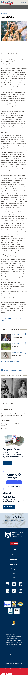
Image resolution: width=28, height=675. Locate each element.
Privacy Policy (14, 651)
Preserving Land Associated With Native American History (13, 424)
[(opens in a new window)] (7, 584)
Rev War (14, 334)
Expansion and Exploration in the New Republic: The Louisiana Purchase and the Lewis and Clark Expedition (13, 415)
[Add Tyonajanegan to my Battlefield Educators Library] (25, 353)
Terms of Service (14, 655)
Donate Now (14, 543)
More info (9, 674)
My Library (25, 7)
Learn (5, 7)
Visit (14, 555)
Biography (4, 13)
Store (16, 573)
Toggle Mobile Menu (23, 2)
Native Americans (21, 318)
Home (8, 2)
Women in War (12, 318)
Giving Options (14, 569)
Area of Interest (6, 400)
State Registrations (14, 659)
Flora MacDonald (18, 337)
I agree (3, 674)
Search (8, 7)
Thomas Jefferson (5, 420)
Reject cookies (17, 674)
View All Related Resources (10, 362)
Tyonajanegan (17, 355)
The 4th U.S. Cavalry (6, 429)
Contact (14, 577)
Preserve (14, 560)
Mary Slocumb (17, 346)
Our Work (14, 565)
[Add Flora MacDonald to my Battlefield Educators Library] (25, 334)
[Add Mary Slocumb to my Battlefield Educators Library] (25, 343)
